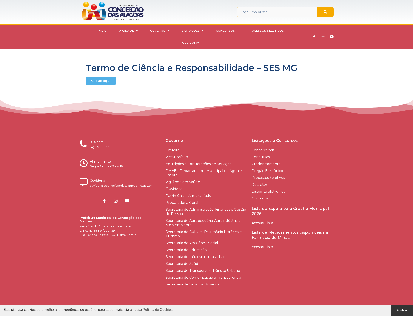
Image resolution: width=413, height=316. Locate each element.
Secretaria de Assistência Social (192, 243)
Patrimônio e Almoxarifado (188, 196)
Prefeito (173, 150)
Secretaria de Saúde (183, 264)
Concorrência (263, 150)
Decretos (259, 185)
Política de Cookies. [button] (158, 309)
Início (102, 30)
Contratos (260, 198)
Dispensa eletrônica (268, 191)
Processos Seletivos (265, 30)
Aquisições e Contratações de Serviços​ (198, 164)
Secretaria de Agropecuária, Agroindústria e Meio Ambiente (203, 223)
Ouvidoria (190, 42)
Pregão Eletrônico (267, 171)
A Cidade (126, 30)
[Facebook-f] (314, 36)
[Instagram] (323, 36)
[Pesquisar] (325, 12)
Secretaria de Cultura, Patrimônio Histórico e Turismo (204, 234)
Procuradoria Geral (182, 203)
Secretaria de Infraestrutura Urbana (197, 257)
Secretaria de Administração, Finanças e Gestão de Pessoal (206, 211)
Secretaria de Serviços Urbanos (192, 284)
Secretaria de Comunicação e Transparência (203, 277)
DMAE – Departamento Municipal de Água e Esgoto (204, 173)
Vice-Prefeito (177, 157)
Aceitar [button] (402, 310)
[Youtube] (332, 36)
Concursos (225, 30)
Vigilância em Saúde (183, 182)
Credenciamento (266, 164)
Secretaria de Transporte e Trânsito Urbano (203, 270)
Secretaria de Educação (186, 250)
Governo (157, 30)
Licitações (191, 30)
